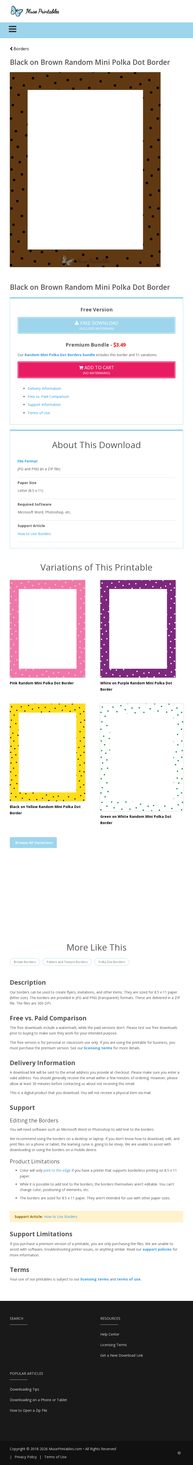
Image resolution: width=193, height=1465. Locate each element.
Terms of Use (39, 412)
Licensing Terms (113, 1344)
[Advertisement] (96, 898)
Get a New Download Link (121, 1355)
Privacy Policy (26, 1456)
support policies (157, 1249)
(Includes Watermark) (98, 325)
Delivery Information (44, 388)
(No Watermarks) (98, 369)
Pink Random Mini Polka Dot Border (42, 683)
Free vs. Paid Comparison (48, 396)
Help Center (109, 1334)
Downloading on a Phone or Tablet (38, 1399)
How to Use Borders (34, 533)
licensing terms (98, 1048)
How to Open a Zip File (28, 1410)
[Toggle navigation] (12, 30)
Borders (21, 49)
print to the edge (57, 1170)
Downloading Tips (24, 1389)
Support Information (44, 404)
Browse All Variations (34, 842)
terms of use (128, 1279)
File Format (28, 461)
